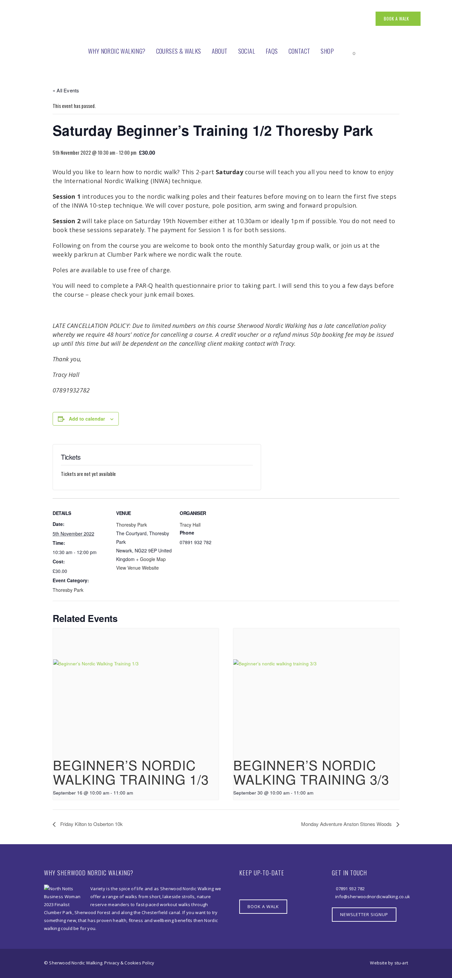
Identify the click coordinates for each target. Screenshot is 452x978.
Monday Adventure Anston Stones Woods (347, 823)
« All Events (66, 90)
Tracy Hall (190, 524)
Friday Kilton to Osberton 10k (91, 823)
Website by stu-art (389, 963)
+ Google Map (151, 559)
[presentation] (136, 690)
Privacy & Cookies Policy (129, 963)
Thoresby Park (68, 590)
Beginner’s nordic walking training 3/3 (311, 771)
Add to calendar (87, 418)
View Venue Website (137, 567)
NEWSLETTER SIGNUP (364, 914)
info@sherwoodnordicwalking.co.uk (372, 897)
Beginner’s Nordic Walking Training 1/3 (131, 771)
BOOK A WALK (396, 18)
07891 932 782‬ (350, 889)
